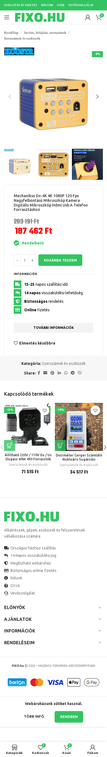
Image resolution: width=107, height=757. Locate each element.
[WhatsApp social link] (66, 373)
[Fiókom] (87, 17)
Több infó (34, 716)
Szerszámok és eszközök (22, 38)
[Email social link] (45, 373)
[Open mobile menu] (6, 17)
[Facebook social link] (39, 373)
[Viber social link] (79, 373)
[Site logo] (39, 17)
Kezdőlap (11, 33)
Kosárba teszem (60, 260)
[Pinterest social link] (52, 373)
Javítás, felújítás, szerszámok (45, 33)
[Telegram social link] (72, 373)
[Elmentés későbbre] (44, 410)
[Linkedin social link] (59, 373)
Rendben (69, 717)
